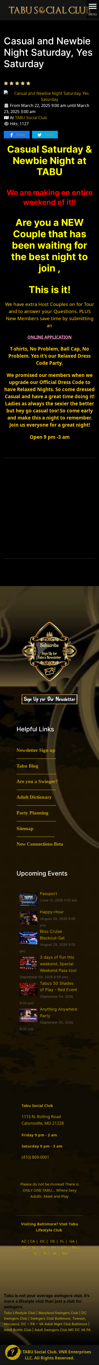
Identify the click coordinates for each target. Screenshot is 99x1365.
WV (65, 1253)
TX (45, 1253)
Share (20, 134)
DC (42, 1241)
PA (74, 1247)
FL (62, 1241)
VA (54, 1253)
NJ (34, 1247)
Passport (48, 893)
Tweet (48, 134)
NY (53, 1247)
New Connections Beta (39, 844)
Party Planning (32, 812)
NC (24, 1247)
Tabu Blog (27, 766)
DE (52, 1241)
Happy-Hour (52, 911)
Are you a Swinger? (37, 781)
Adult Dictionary (34, 797)
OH (64, 1247)
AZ (23, 1241)
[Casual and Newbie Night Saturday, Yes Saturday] (49, 96)
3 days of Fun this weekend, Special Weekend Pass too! (58, 964)
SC (36, 1253)
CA (32, 1241)
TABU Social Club (31, 117)
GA (72, 1241)
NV (43, 1247)
